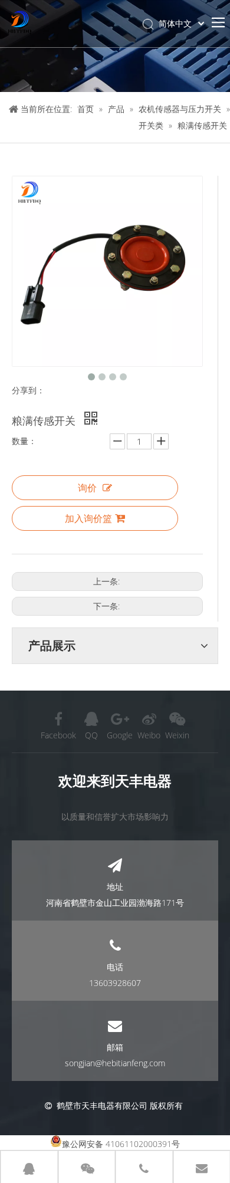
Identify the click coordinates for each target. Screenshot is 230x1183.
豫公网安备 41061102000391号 (121, 1143)
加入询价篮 (88, 518)
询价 (87, 487)
